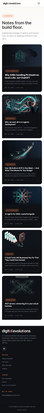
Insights (4, 369)
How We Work (7, 378)
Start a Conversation (9, 385)
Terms (24, 410)
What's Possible (7, 359)
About (4, 382)
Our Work (5, 362)
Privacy (20, 410)
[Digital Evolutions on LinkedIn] (4, 349)
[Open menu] (39, 3)
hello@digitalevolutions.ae (11, 395)
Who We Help (6, 365)
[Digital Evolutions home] (12, 3)
